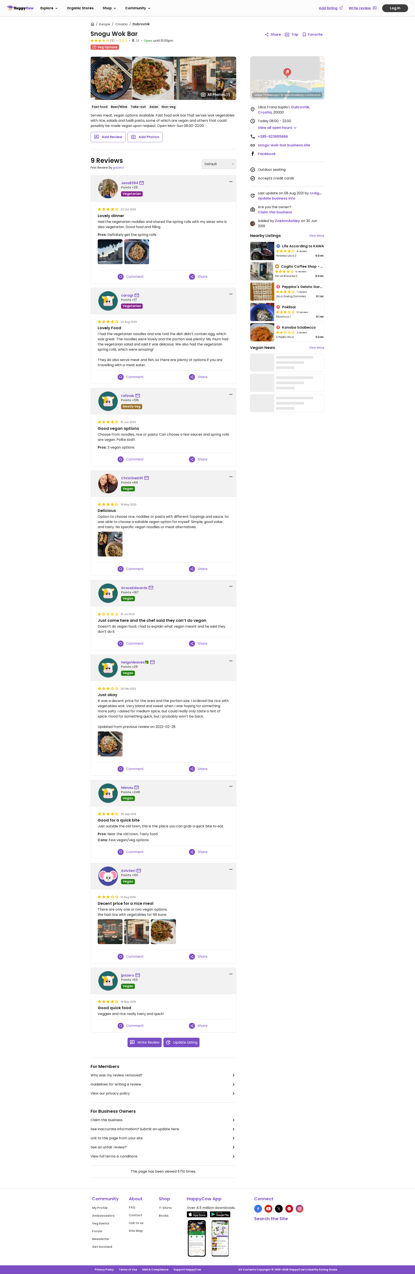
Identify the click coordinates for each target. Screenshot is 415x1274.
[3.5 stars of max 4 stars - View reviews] (100, 40)
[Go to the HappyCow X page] (279, 1209)
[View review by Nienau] (108, 793)
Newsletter (101, 1239)
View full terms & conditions (114, 1156)
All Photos (219, 94)
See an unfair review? (109, 1147)
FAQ (132, 1207)
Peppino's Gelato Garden (304, 286)
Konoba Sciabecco (299, 327)
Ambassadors (103, 1215)
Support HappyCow (187, 1269)
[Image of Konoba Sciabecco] (262, 332)
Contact (135, 1215)
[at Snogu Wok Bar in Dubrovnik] (136, 251)
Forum (97, 1231)
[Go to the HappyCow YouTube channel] (268, 1209)
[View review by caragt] (108, 301)
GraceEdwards (134, 587)
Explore (46, 8)
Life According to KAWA (303, 246)
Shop (107, 8)
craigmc (317, 193)
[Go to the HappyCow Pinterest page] (289, 1209)
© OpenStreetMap (292, 95)
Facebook (267, 153)
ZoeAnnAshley (287, 220)
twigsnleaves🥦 (135, 662)
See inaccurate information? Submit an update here (135, 1129)
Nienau (127, 787)
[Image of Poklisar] (262, 312)
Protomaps (271, 95)
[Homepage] (20, 8)
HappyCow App (204, 1199)
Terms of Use (128, 1269)
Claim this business (107, 1119)
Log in (395, 8)
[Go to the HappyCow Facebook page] (258, 1209)
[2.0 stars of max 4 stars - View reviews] (285, 332)
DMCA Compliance (155, 1269)
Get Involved (102, 1247)
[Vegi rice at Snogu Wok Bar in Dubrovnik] (163, 931)
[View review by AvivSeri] (108, 876)
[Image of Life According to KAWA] (262, 251)
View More (316, 235)
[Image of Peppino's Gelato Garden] (262, 292)
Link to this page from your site (117, 1138)
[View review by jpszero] (108, 980)
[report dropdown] (230, 181)
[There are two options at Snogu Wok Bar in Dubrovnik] (110, 931)
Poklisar (289, 307)
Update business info (276, 198)
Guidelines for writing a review (116, 1084)
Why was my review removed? (116, 1075)
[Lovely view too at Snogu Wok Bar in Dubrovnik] (110, 251)
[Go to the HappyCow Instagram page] (299, 1209)
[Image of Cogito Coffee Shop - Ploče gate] (261, 271)
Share (276, 34)
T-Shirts (165, 1208)
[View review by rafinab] (108, 401)
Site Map (136, 1231)
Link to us (136, 1223)
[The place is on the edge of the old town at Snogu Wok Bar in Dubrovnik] (136, 931)
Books (164, 1215)
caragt (127, 295)
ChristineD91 (132, 478)
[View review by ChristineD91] (108, 483)
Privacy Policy (104, 1269)
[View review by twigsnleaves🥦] (108, 667)
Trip (294, 34)
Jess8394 (129, 183)
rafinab (127, 395)
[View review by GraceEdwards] (108, 593)
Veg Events (100, 1223)
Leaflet (258, 95)
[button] (287, 73)
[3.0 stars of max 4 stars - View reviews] (285, 312)
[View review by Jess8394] (108, 188)
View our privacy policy (110, 1093)
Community (135, 8)
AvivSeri (128, 870)
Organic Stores (80, 8)
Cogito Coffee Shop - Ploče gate (310, 266)
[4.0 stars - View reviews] (285, 251)
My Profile (100, 1208)
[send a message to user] (142, 183)
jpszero (118, 167)
